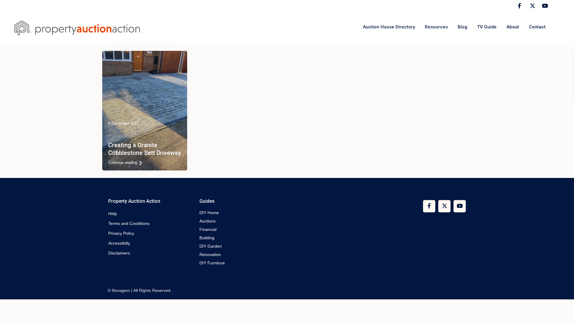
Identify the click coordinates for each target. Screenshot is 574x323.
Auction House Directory (389, 27)
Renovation (210, 254)
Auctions (207, 221)
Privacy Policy (121, 233)
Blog (462, 27)
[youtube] (544, 6)
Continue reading (122, 162)
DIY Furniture (212, 262)
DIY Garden (210, 246)
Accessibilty (119, 243)
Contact (537, 27)
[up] (563, 312)
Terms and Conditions (128, 223)
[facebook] (519, 6)
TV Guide (487, 27)
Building (206, 237)
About (512, 27)
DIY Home (209, 212)
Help (112, 213)
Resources (436, 27)
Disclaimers (119, 253)
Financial (207, 229)
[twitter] (532, 6)
